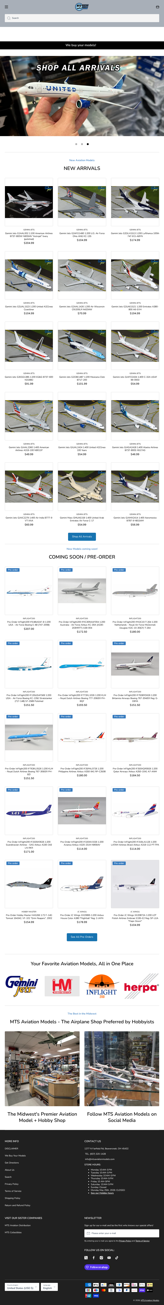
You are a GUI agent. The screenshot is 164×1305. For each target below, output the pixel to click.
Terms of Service (13, 1191)
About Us (9, 1169)
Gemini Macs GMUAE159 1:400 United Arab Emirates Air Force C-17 (82, 519)
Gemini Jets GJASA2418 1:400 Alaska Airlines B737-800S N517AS (135, 449)
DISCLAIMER (11, 1148)
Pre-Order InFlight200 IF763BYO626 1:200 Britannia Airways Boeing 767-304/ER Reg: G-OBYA (135, 698)
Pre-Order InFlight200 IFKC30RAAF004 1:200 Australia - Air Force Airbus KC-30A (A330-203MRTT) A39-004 (82, 625)
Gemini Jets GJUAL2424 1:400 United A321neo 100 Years (82, 449)
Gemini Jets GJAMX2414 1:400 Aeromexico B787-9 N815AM (135, 519)
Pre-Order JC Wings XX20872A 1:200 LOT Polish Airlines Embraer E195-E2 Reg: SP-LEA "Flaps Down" (135, 918)
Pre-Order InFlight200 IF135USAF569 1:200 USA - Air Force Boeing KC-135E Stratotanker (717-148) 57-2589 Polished (29, 698)
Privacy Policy (11, 1184)
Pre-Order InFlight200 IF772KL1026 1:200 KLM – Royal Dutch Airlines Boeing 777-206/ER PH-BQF (82, 698)
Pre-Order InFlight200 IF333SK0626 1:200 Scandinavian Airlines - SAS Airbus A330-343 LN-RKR (29, 845)
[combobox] (82, 18)
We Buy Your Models (15, 1155)
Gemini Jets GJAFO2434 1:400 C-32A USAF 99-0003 (135, 378)
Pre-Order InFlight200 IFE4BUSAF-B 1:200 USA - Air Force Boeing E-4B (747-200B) (29, 623)
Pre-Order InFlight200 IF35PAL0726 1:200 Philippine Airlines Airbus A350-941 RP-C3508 (82, 770)
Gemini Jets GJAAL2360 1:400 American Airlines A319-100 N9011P (29, 449)
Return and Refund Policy (17, 1205)
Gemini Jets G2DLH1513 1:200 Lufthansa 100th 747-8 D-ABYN (135, 235)
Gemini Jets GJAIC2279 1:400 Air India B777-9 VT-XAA (29, 519)
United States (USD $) (20, 1288)
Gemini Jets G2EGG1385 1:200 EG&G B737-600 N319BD (29, 378)
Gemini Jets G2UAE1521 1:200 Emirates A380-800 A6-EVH (135, 308)
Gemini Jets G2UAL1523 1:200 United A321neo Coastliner (29, 308)
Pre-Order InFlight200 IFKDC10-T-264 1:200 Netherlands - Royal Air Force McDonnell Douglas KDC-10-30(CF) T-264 (135, 625)
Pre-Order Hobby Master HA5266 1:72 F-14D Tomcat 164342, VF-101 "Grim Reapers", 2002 (29, 917)
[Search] (7, 18)
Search (8, 1177)
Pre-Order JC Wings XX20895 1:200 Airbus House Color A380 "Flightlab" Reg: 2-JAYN (82, 917)
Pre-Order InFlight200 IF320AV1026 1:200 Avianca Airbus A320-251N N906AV (81, 843)
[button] (157, 6)
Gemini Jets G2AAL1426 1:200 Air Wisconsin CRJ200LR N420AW (82, 308)
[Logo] (82, 7)
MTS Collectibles (13, 1232)
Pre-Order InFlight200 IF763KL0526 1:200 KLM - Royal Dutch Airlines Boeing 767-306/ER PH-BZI (29, 771)
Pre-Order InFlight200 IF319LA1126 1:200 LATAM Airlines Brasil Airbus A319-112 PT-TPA (135, 843)
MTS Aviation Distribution (18, 1225)
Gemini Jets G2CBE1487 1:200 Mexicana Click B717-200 (82, 378)
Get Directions (12, 1162)
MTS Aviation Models (150, 1300)
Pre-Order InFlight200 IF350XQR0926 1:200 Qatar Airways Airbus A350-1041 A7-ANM (135, 770)
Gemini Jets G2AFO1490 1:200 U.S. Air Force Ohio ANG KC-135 (82, 235)
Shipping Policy (12, 1198)
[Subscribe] (155, 1233)
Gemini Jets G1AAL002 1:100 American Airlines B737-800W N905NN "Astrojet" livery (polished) (29, 236)
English (47, 1288)
